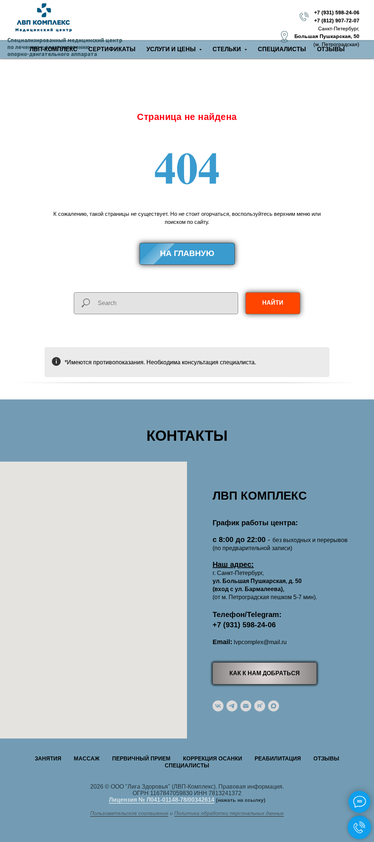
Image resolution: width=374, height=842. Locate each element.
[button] (265, 673)
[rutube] (259, 705)
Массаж (87, 758)
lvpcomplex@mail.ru (260, 642)
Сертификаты (112, 49)
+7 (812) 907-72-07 (336, 20)
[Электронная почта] (245, 705)
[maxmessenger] (273, 705)
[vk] (218, 705)
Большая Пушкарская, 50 (326, 36)
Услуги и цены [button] (171, 49)
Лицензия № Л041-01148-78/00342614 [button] (161, 800)
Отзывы (331, 49)
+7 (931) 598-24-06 (336, 12)
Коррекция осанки (212, 758)
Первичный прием (141, 758)
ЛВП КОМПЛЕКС (260, 495)
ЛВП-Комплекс (53, 49)
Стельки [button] (228, 49)
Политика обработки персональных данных (229, 813)
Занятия (48, 758)
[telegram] (231, 705)
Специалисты (282, 49)
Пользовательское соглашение (129, 813)
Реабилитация (278, 758)
